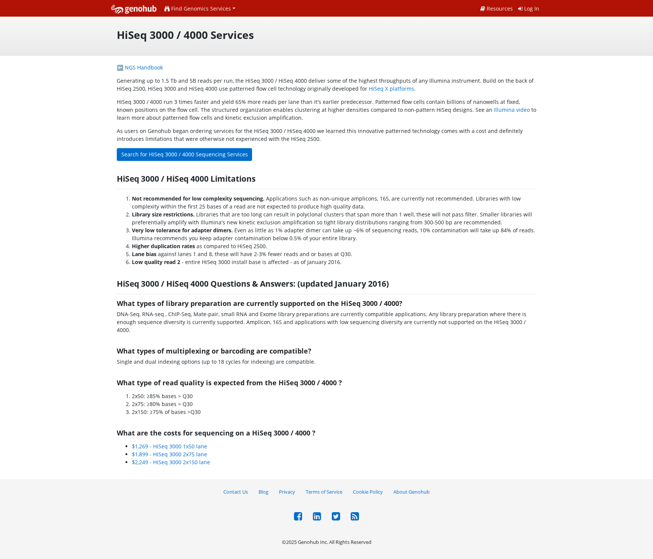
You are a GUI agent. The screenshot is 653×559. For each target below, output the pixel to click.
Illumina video (512, 109)
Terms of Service (324, 492)
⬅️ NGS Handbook (140, 67)
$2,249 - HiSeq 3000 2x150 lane (171, 462)
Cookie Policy (368, 492)
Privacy (287, 492)
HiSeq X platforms (391, 88)
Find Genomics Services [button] (200, 8)
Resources (499, 8)
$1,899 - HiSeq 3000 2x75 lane (169, 454)
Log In (531, 8)
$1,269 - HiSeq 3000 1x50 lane (169, 446)
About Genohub (411, 492)
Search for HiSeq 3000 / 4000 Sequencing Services (184, 154)
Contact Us (235, 492)
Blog (263, 492)
